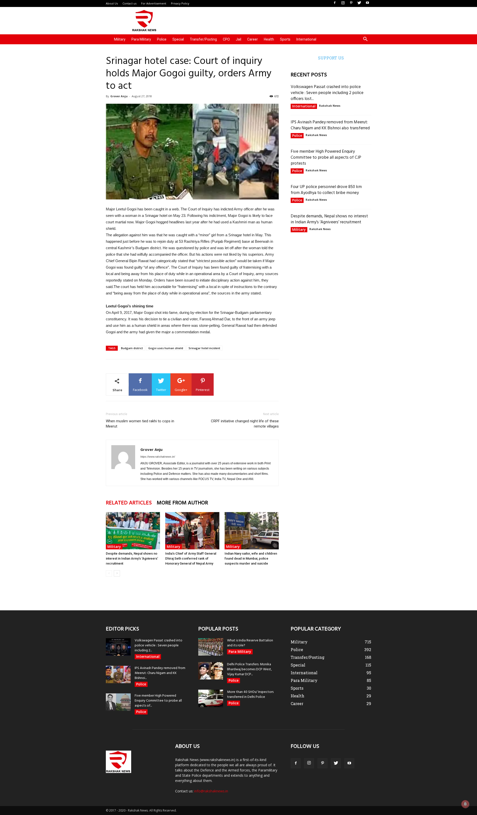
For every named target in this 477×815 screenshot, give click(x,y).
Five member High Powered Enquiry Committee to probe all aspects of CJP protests (326, 157)
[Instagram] (343, 3)
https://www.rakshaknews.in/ (157, 456)
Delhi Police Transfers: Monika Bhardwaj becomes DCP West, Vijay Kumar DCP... (249, 669)
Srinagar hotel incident (204, 348)
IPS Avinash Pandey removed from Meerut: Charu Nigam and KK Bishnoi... (160, 673)
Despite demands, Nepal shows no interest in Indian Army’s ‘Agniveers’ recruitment (132, 558)
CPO (226, 39)
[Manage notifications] (465, 804)
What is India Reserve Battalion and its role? (250, 643)
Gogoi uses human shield (165, 348)
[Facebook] (334, 3)
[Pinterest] (351, 3)
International (306, 39)
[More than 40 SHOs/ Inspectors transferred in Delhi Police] (210, 698)
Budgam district (132, 348)
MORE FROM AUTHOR (182, 503)
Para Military (141, 39)
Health (269, 39)
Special (178, 39)
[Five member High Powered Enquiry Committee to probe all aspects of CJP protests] (118, 702)
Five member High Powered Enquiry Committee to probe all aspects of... (158, 701)
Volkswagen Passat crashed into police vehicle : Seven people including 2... (158, 645)
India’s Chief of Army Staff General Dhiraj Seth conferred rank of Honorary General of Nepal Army (190, 558)
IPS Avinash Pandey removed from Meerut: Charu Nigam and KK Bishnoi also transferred (330, 125)
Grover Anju (119, 96)
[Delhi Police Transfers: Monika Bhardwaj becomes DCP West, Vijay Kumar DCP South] (210, 670)
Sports (285, 39)
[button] (365, 39)
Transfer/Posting (203, 39)
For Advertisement (153, 3)
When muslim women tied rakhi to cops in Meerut (140, 424)
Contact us (129, 3)
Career (252, 39)
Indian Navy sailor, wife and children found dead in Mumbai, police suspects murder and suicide (251, 558)
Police (161, 39)
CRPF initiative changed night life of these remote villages (245, 424)
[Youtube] (367, 3)
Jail (238, 39)
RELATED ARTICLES (129, 503)
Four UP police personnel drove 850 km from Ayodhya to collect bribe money (326, 190)
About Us (112, 3)
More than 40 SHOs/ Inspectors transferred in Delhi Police (250, 694)
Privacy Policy (180, 3)
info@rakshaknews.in (211, 791)
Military (119, 39)
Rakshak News (329, 105)
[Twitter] (359, 3)
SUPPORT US (331, 57)
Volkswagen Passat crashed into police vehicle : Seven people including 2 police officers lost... (327, 93)
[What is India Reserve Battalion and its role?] (210, 647)
